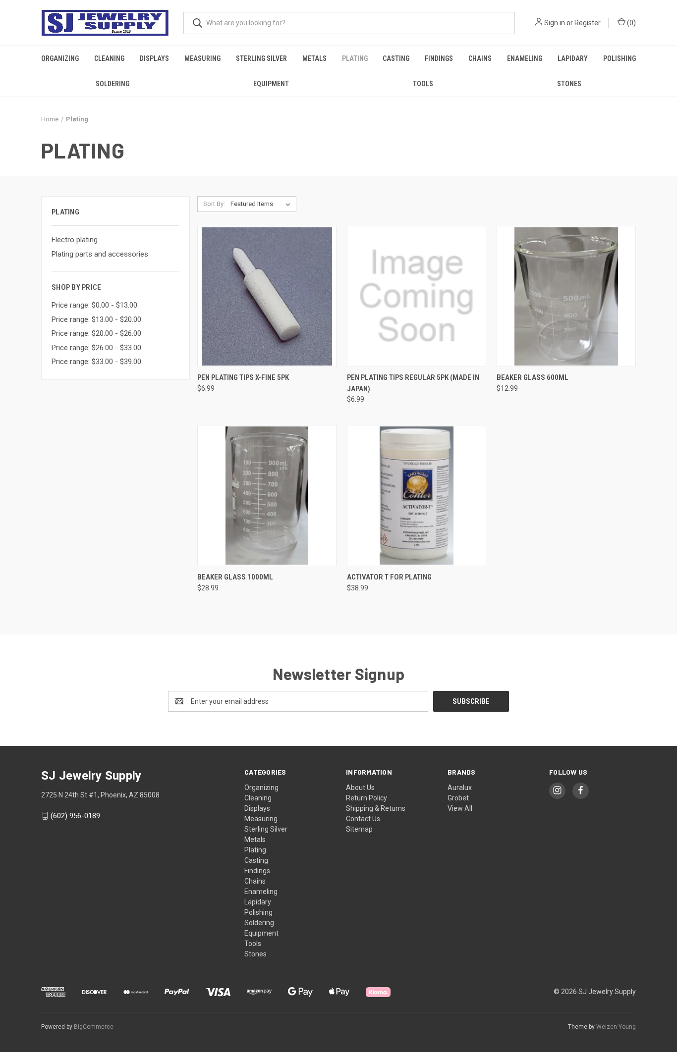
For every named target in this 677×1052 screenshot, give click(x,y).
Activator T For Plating (389, 577)
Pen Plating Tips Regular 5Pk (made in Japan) (413, 383)
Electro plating (75, 239)
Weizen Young (616, 1026)
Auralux (460, 787)
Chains (480, 58)
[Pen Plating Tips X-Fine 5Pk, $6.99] (267, 296)
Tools (423, 84)
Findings (439, 58)
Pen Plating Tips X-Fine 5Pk (243, 377)
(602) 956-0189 (75, 815)
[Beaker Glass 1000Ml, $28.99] (267, 495)
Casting (396, 58)
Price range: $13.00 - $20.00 (96, 319)
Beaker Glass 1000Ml (235, 577)
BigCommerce (93, 1026)
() (630, 23)
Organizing (60, 58)
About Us (360, 787)
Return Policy (366, 798)
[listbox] (262, 204)
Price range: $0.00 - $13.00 (94, 305)
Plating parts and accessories (100, 254)
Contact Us (363, 819)
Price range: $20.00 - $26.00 (96, 333)
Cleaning (109, 58)
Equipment (271, 84)
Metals (314, 58)
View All (460, 808)
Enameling (524, 58)
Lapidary (573, 58)
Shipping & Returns (375, 808)
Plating (355, 58)
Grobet (458, 798)
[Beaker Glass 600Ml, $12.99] (566, 296)
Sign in (554, 23)
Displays (154, 58)
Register (587, 23)
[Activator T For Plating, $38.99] (416, 495)
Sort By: (214, 204)
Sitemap (359, 829)
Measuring (202, 58)
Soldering (112, 84)
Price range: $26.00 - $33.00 (96, 347)
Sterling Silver (261, 58)
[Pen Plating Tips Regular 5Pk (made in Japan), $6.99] (416, 296)
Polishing (619, 58)
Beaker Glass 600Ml (532, 377)
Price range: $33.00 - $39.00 (96, 361)
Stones (569, 84)
